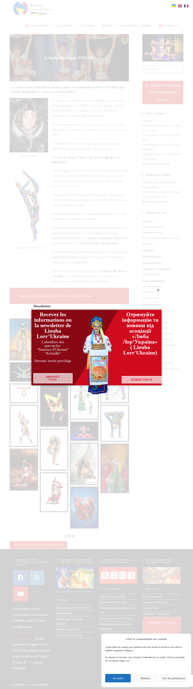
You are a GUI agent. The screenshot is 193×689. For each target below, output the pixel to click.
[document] (96, 344)
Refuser (145, 678)
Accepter (118, 678)
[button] (158, 289)
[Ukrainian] (174, 5)
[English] (180, 5)
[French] (186, 5)
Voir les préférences (173, 678)
